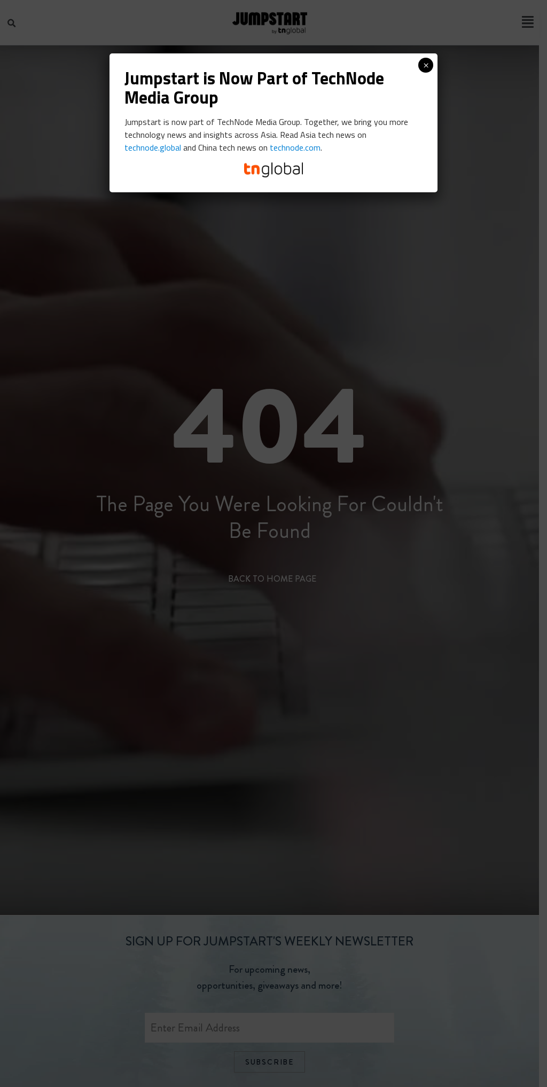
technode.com (295, 147)
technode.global (152, 147)
